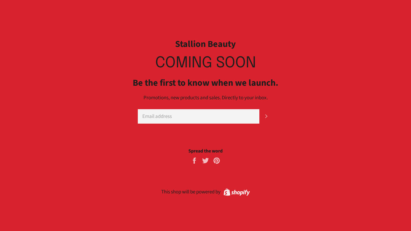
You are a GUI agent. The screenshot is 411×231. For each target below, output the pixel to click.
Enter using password (382, 9)
